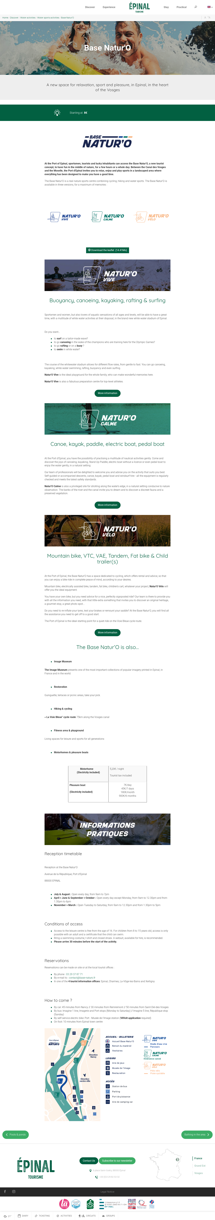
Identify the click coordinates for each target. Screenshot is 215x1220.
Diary (25, 1215)
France (198, 1158)
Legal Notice (107, 1191)
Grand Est (199, 1165)
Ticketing (44, 1215)
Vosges (198, 1173)
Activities (66, 1215)
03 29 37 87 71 (74, 974)
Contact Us (89, 1160)
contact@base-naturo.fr (82, 977)
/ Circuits (88, 1215)
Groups (110, 1215)
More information (107, 393)
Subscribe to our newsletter (117, 1160)
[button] (90, 7)
